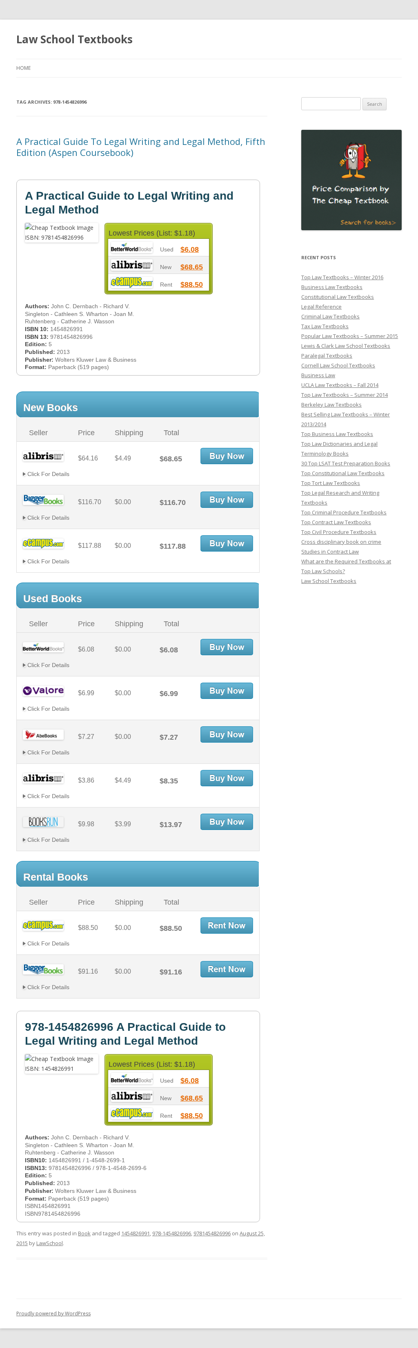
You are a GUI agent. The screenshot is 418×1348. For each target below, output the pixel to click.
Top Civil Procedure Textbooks (338, 532)
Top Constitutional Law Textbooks (343, 473)
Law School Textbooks (74, 39)
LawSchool (49, 1243)
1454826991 (135, 1233)
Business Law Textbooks (331, 287)
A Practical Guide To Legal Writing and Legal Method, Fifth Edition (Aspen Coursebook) (140, 146)
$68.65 (191, 267)
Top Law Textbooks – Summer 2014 (344, 394)
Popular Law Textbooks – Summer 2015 (349, 336)
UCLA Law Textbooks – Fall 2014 (339, 385)
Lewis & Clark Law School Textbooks (345, 345)
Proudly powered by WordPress (53, 1313)
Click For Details (47, 474)
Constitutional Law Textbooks (337, 296)
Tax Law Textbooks (325, 326)
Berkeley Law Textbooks (331, 404)
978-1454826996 (171, 1233)
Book (84, 1233)
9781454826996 (212, 1233)
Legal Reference (321, 306)
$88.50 (191, 284)
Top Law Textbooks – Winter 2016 (342, 277)
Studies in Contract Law (330, 551)
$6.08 (189, 249)
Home (23, 68)
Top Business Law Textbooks (337, 434)
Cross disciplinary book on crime (341, 541)
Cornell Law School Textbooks (338, 365)
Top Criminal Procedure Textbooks (344, 512)
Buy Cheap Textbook (226, 456)
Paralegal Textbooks (326, 355)
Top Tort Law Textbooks (330, 483)
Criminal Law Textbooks (330, 316)
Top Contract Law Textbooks (336, 522)
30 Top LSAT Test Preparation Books (345, 463)
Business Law (318, 375)
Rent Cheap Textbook (226, 925)
